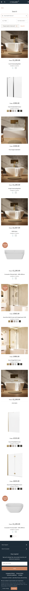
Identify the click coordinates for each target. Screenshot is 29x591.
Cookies (20, 575)
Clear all (22, 26)
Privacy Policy (19, 573)
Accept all (14, 588)
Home (2, 8)
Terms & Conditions (12, 575)
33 (15, 536)
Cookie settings (5, 588)
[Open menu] (1, 2)
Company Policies (10, 573)
